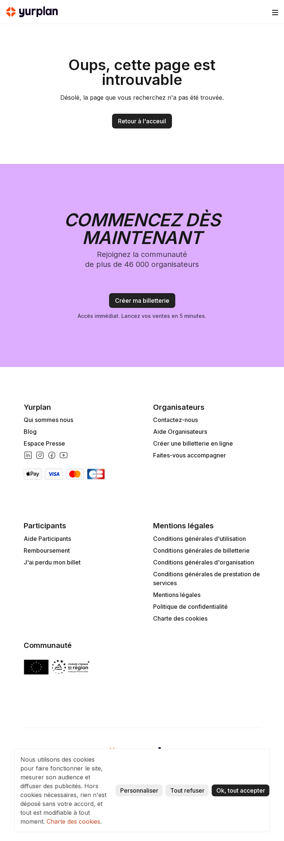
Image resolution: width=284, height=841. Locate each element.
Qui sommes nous (48, 419)
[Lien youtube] (63, 455)
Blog (30, 431)
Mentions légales (176, 594)
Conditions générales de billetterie (201, 550)
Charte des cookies (180, 618)
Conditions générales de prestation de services (206, 578)
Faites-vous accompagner (189, 455)
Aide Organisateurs (180, 431)
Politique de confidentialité (190, 606)
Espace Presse (44, 443)
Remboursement (47, 550)
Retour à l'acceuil (142, 121)
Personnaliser (139, 790)
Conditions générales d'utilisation (199, 538)
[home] (32, 12)
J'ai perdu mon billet (52, 562)
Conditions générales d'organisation (203, 562)
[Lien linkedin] (28, 455)
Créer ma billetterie (142, 300)
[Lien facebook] (51, 455)
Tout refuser (187, 790)
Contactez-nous (175, 419)
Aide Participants (47, 538)
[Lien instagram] (40, 455)
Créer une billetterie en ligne (193, 443)
